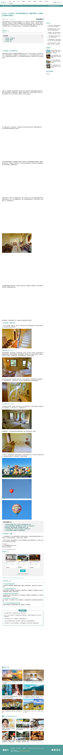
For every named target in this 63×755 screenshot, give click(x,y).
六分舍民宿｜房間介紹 (9, 39)
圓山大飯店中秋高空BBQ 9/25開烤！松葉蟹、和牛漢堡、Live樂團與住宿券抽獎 (54, 44)
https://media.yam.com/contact (25, 751)
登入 (56, 2)
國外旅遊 (34, 1)
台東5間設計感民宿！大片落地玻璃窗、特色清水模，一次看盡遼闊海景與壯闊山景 (37, 729)
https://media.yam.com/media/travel (24, 750)
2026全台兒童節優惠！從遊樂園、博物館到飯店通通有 (15, 530)
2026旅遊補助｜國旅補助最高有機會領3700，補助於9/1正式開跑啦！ (54, 26)
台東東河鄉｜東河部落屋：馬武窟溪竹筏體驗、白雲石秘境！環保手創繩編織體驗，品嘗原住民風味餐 (22, 741)
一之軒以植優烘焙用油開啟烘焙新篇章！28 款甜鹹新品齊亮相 (54, 37)
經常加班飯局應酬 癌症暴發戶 (36, 740)
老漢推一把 (13, 19)
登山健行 (23, 1)
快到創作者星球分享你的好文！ (54, 5)
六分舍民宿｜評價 (8, 41)
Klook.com (4, 32)
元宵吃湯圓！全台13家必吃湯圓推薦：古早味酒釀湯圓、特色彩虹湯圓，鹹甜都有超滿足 (21, 623)
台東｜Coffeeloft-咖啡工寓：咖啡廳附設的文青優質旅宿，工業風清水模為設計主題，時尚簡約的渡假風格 (22, 616)
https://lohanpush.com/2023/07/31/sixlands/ (15, 577)
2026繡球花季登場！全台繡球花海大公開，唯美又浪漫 (15, 613)
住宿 (18, 1)
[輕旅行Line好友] (59, 750)
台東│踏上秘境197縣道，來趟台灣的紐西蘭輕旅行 (22, 729)
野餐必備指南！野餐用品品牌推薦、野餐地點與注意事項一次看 (16, 527)
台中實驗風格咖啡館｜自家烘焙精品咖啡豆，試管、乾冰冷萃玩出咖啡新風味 (54, 40)
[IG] (55, 750)
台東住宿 (10, 5)
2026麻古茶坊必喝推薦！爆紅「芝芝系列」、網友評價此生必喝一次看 (18, 524)
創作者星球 (11, 3)
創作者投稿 (13, 748)
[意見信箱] (57, 750)
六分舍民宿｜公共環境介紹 (10, 38)
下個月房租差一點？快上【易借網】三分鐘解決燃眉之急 (15, 618)
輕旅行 (3, 2)
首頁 (3, 5)
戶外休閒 (29, 1)
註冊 (59, 2)
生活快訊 (40, 1)
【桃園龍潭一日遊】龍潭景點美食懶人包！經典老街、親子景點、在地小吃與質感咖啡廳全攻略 (54, 33)
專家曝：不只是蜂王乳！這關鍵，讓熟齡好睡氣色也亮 (8, 729)
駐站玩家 (46, 1)
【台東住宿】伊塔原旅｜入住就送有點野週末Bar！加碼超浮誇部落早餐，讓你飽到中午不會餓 (8, 741)
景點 (10, 1)
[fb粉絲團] (52, 750)
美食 (14, 1)
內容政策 (24, 748)
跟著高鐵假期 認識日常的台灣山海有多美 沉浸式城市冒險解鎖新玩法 (54, 30)
